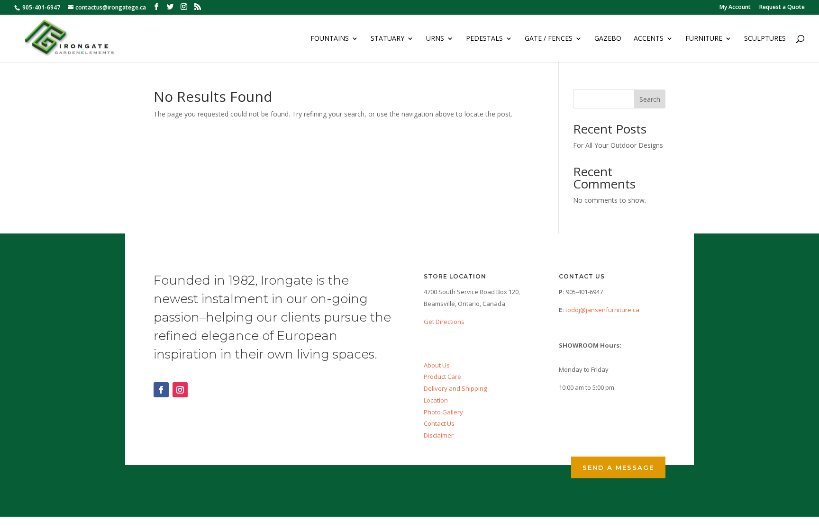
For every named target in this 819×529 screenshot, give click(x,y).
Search (649, 99)
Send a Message (618, 467)
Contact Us (439, 423)
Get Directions (444, 321)
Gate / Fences (549, 39)
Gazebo (607, 39)
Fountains (329, 39)
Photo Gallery (443, 412)
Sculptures (765, 39)
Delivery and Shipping (455, 388)
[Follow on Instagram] (180, 389)
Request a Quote (782, 7)
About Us (437, 365)
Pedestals (484, 39)
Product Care (442, 376)
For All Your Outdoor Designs (618, 145)
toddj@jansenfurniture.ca (602, 309)
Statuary (387, 39)
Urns (435, 39)
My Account (735, 7)
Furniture (703, 39)
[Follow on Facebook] (161, 389)
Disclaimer (439, 435)
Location (436, 400)
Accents (649, 39)
